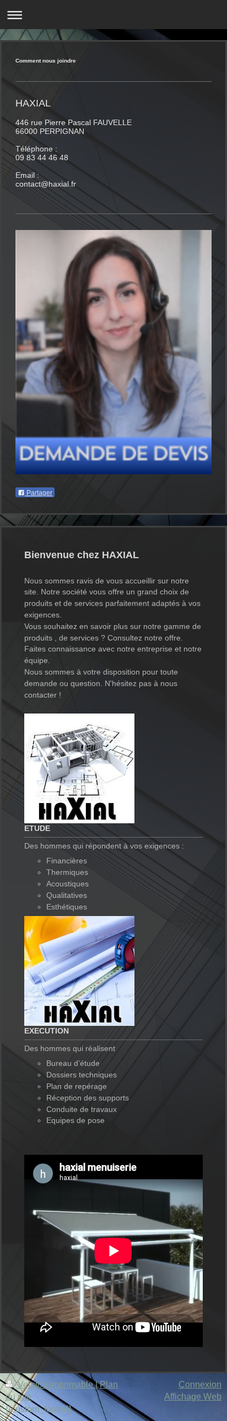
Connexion (200, 1384)
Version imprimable (55, 1384)
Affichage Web (192, 1396)
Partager (38, 493)
